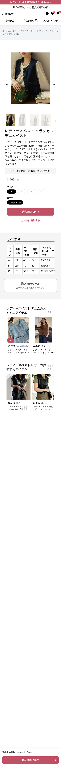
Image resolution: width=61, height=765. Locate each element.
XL (42, 191)
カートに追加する (30, 220)
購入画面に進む (30, 211)
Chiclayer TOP (9, 31)
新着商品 (10, 20)
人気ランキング (51, 20)
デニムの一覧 (26, 31)
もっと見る (50, 310)
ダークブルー (15, 202)
